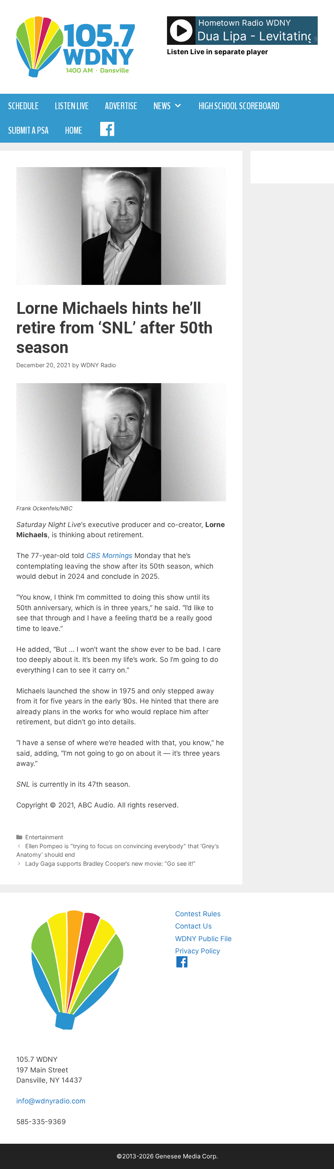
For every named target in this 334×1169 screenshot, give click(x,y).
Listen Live (72, 105)
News (162, 105)
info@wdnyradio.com (51, 1101)
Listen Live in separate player (217, 52)
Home (73, 130)
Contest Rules (198, 914)
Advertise (121, 105)
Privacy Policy (197, 951)
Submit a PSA (28, 130)
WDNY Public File (203, 939)
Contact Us (193, 926)
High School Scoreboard (239, 105)
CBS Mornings (109, 555)
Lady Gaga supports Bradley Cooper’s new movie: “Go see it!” (110, 863)
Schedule (23, 105)
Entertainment (44, 837)
